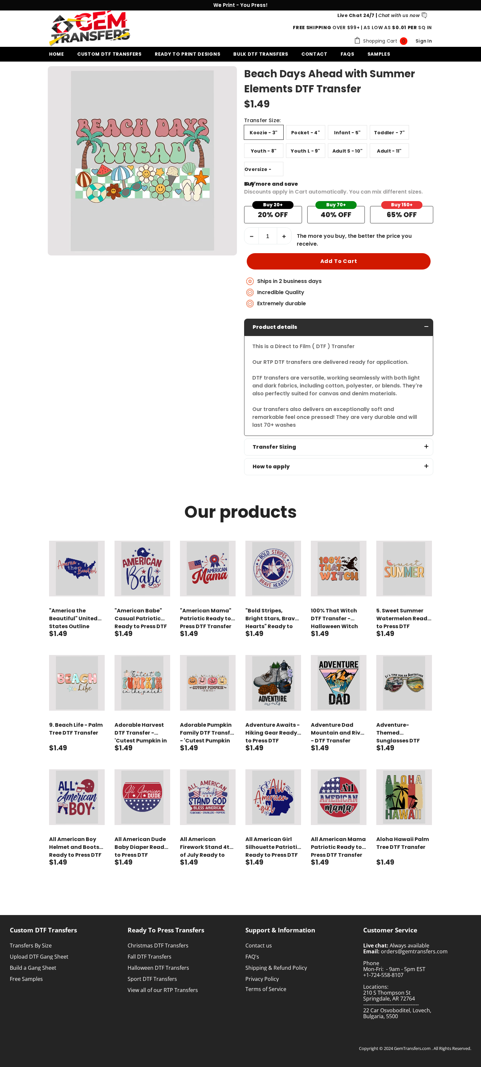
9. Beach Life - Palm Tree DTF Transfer (76, 729)
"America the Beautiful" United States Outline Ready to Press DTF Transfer (75, 618)
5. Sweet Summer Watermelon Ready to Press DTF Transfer (403, 618)
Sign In (424, 41)
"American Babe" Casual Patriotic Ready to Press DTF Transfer (141, 618)
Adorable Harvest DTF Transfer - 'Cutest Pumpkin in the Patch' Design (141, 733)
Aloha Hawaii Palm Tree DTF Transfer (402, 843)
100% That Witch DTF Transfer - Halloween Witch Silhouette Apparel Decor (337, 618)
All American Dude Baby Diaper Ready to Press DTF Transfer (141, 847)
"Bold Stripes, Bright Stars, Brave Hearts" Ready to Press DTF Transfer (271, 618)
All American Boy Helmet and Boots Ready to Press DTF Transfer (75, 847)
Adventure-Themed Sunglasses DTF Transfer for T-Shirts (398, 733)
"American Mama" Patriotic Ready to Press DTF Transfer (205, 618)
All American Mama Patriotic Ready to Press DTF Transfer (338, 847)
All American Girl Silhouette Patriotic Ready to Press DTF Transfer (272, 847)
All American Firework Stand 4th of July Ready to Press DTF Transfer (206, 847)
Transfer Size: (262, 120)
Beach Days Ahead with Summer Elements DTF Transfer (329, 81)
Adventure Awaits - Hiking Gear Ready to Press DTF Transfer (272, 733)
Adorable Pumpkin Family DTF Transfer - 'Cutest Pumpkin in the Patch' (208, 733)
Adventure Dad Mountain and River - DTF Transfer (338, 732)
